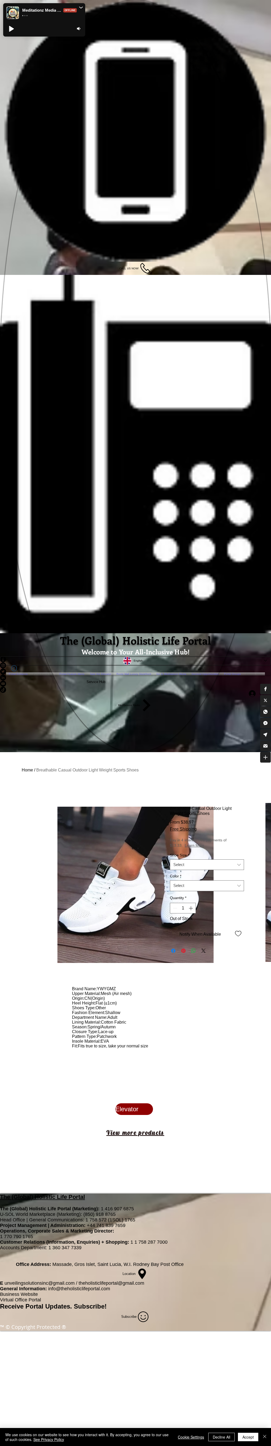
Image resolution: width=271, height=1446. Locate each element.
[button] (265, 689)
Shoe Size (179, 855)
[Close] (264, 1437)
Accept (248, 1437)
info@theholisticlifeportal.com (79, 1288)
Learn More (213, 845)
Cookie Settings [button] (191, 1437)
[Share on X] (203, 951)
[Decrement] (174, 908)
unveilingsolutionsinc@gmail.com (39, 1283)
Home (27, 770)
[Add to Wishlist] (238, 933)
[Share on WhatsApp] (193, 951)
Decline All (221, 1437)
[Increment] (191, 908)
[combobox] (207, 864)
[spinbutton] (183, 908)
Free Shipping (183, 829)
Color (175, 876)
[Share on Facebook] (173, 951)
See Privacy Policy (48, 1439)
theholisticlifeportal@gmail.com (111, 1283)
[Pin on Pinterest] (183, 951)
